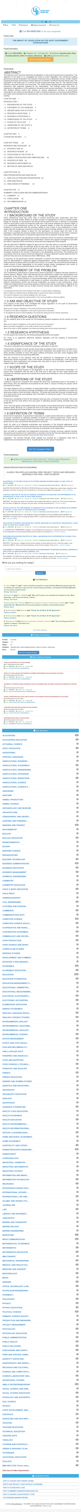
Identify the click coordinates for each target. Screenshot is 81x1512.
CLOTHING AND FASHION (14, 906)
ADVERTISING (8, 752)
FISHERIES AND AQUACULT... (15, 1055)
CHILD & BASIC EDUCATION (15, 889)
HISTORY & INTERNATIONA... (15, 1132)
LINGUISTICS (8, 1218)
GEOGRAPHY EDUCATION (14, 1094)
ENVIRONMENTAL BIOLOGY (15, 1021)
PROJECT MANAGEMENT (14, 1324)
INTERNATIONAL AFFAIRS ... (15, 1192)
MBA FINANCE (9, 1256)
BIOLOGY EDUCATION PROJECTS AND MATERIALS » (22, 691)
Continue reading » (67, 490)
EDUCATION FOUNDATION (14, 978)
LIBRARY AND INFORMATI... (15, 1213)
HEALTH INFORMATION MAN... (16, 1128)
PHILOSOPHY (8, 1299)
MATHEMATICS (9, 1247)
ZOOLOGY (7, 1461)
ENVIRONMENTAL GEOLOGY (15, 1030)
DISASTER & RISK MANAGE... (15, 961)
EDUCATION (8, 974)
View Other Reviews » (40, 630)
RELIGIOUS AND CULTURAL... (16, 1367)
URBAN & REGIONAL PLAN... (15, 1448)
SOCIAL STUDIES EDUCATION (16, 1393)
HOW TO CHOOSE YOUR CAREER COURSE (18, 1481)
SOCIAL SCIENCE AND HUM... (16, 1388)
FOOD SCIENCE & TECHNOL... (16, 1064)
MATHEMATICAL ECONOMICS (16, 1243)
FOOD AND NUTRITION (12, 1060)
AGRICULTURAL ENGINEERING (16, 769)
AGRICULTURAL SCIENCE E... (16, 786)
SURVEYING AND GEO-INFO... (16, 1418)
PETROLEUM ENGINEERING (15, 1290)
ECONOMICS (8, 966)
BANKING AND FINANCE (13, 825)
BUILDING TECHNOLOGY (13, 859)
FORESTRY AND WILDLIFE (14, 1068)
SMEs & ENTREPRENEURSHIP (16, 1384)
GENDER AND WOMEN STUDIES (17, 1081)
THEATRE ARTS (9, 1435)
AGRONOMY (8, 791)
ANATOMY (7, 795)
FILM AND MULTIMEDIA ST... (15, 1047)
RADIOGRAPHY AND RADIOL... (16, 1363)
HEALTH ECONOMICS (12, 1115)
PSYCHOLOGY (8, 1329)
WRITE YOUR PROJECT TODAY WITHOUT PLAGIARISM (22, 1484)
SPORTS (6, 1405)
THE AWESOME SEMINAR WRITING (15, 1498)
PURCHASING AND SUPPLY (15, 1350)
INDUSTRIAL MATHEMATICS (15, 1166)
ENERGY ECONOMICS (12, 1008)
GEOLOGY (7, 1098)
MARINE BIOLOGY (10, 1226)
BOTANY (6, 846)
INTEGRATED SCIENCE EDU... (16, 1188)
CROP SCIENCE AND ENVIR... (15, 944)
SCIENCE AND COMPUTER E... (16, 1371)
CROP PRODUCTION (11, 940)
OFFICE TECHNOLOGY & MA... (16, 1286)
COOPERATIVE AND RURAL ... (16, 927)
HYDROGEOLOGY (10, 1158)
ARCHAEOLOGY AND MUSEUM (16, 808)
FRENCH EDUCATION (12, 1077)
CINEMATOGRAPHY (11, 897)
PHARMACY (7, 1294)
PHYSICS (6, 1303)
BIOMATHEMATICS (11, 842)
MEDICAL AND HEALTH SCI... (15, 1265)
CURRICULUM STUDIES (13, 949)
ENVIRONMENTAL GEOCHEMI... (16, 1025)
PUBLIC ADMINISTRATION (14, 1337)
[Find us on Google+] (50, 21)
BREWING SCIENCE (11, 850)
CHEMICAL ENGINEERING (14, 876)
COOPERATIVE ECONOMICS (15, 931)
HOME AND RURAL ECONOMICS (17, 1136)
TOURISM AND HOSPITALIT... (15, 1444)
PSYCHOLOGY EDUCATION (14, 1333)
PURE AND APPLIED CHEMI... (15, 1354)
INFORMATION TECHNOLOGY (15, 1179)
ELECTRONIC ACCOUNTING (15, 1000)
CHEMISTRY (8, 880)
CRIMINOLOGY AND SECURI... (16, 936)
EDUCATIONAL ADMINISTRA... (16, 987)
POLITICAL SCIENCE (11, 1312)
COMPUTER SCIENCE (12, 919)
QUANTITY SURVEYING (13, 1358)
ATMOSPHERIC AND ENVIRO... (16, 816)
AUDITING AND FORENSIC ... (15, 821)
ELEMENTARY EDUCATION (14, 1004)
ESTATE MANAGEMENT (13, 1038)
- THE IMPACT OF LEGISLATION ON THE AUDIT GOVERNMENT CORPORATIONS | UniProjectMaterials (43, 1505)
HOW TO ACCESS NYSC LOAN (14, 1488)
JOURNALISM (8, 1205)
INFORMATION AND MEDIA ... (15, 1175)
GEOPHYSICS (8, 1102)
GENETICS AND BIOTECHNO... (16, 1085)
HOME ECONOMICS (11, 1141)
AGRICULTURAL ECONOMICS (15, 765)
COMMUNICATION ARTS (13, 914)
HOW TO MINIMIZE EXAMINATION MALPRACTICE (20, 1491)
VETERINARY (8, 1452)
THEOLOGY (7, 1440)
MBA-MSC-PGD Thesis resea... (16, 1465)
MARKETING (8, 1235)
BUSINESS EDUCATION (13, 868)
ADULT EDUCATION (11, 748)
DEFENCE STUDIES (11, 953)
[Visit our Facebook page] (42, 21)
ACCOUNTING (8, 735)
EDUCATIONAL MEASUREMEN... (17, 991)
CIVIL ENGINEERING (11, 902)
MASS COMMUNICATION (13, 1239)
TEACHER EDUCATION (12, 1427)
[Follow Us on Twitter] (46, 21)
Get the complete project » (40, 59)
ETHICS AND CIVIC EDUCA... (15, 1043)
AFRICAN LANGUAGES (12, 757)
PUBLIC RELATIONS (11, 1346)
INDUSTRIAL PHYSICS (12, 1171)
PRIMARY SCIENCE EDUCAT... (16, 1316)
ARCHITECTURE (9, 812)
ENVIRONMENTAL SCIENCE (15, 1034)
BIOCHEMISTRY (9, 829)
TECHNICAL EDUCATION (13, 1431)
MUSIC (5, 1277)
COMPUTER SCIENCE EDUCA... (16, 923)
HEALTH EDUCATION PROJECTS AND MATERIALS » (22, 702)
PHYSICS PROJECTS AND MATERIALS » (19, 668)
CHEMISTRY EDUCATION (13, 885)
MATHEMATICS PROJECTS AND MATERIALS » (21, 723)
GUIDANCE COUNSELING (14, 1107)
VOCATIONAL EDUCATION (14, 1457)
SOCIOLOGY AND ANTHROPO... (16, 1397)
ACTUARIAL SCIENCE (12, 744)
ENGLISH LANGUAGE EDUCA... (16, 1013)
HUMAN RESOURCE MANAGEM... (17, 1149)
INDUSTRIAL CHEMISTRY (14, 1162)
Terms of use (47, 1506)
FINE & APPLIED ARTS (12, 1051)
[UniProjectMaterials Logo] (40, 11)
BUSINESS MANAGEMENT (14, 872)
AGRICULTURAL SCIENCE (14, 782)
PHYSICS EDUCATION (12, 1307)
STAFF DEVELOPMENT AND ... (16, 1410)
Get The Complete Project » (40, 449)
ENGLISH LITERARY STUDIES (16, 1017)
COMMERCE (8, 910)
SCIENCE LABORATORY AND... (16, 1376)
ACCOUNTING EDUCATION (14, 739)
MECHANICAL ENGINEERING (15, 1260)
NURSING (6, 1282)
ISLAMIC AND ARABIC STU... (15, 1201)
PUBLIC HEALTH (10, 1341)
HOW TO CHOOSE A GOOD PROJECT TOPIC (19, 1494)
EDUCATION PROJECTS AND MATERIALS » (20, 679)
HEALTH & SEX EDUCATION (15, 1111)
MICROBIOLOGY (9, 1273)
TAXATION (7, 1422)
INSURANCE (8, 1183)
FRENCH (6, 1072)
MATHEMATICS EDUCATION (15, 1252)
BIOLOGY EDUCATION (12, 838)
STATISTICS (7, 1414)
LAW (4, 1209)
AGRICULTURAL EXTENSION (15, 774)
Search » (41, 573)
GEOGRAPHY (8, 1089)
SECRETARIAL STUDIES (13, 1380)
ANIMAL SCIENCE (10, 803)
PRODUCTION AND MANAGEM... (17, 1320)
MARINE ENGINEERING (13, 1230)
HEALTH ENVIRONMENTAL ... (15, 1124)
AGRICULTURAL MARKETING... (16, 778)
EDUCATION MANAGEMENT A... (16, 983)
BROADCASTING (10, 855)
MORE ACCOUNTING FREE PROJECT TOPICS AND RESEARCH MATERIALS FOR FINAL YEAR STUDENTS (41, 460)
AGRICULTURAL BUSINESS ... (16, 761)
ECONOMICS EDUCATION (14, 970)
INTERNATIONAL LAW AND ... (15, 1196)
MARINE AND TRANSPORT (14, 1222)
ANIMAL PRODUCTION (12, 799)
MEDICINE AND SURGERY (14, 1269)
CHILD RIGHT (8, 893)
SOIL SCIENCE (9, 1401)
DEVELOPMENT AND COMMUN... (17, 957)
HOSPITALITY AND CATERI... (15, 1145)
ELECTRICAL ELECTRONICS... (16, 996)
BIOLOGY (6, 833)
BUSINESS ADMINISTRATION (15, 863)
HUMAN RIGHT (9, 1154)
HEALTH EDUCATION (12, 1119)
